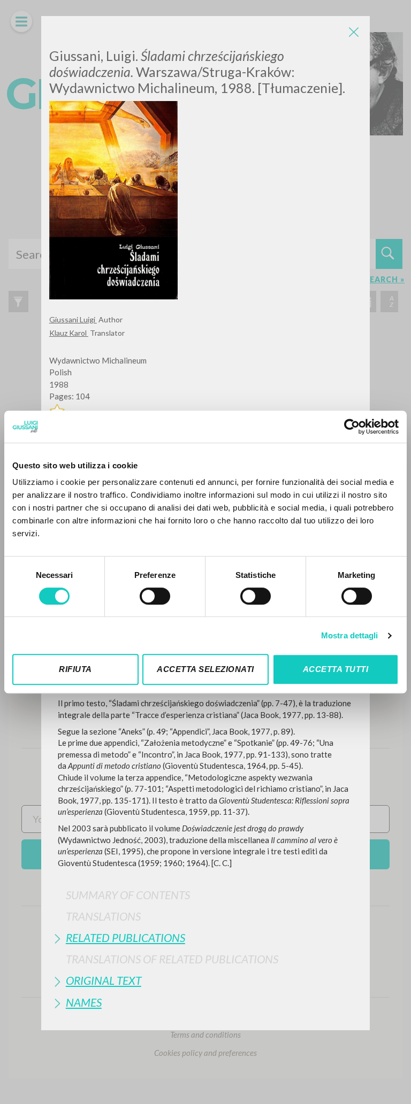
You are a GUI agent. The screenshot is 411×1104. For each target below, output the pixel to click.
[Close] (353, 32)
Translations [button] (103, 916)
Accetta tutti (336, 669)
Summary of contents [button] (128, 895)
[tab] (205, 895)
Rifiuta (75, 669)
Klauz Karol (68, 332)
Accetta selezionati (205, 669)
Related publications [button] (125, 937)
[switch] (155, 596)
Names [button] (84, 1002)
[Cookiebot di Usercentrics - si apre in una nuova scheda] (352, 427)
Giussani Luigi (73, 319)
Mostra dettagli (349, 635)
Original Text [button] (103, 980)
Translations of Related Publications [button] (172, 959)
